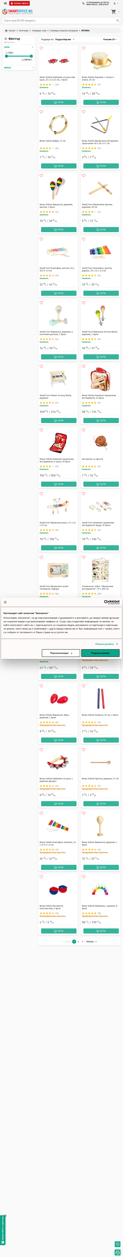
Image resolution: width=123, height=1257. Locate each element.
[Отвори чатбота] (118, 1252)
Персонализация (59, 653)
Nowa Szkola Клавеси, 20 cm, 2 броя (100, 715)
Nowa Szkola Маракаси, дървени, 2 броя (99, 843)
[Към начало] (17, 11)
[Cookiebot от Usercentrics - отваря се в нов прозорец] (106, 602)
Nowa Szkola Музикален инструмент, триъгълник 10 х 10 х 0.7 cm (100, 142)
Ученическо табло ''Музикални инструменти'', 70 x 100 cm (97, 587)
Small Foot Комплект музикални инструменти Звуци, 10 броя (98, 524)
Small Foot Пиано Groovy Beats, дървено (56, 396)
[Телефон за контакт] (118, 1244)
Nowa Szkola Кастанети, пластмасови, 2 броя (51, 907)
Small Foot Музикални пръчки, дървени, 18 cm (97, 205)
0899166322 (91, 4)
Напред (92, 941)
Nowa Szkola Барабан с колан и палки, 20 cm (98, 78)
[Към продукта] (58, 60)
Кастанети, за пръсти (92, 459)
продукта (11, 42)
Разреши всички (100, 653)
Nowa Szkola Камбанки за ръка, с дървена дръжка (56, 779)
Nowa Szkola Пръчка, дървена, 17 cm (100, 778)
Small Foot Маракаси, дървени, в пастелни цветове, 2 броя (56, 333)
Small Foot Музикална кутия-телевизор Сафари (54, 587)
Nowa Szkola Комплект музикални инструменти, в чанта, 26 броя (57, 460)
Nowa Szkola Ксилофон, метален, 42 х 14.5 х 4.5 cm (58, 843)
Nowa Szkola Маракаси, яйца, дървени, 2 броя (54, 716)
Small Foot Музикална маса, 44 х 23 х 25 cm (58, 524)
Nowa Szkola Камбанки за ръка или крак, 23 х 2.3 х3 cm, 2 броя (57, 78)
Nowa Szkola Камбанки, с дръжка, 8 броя (99, 907)
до (23, 60)
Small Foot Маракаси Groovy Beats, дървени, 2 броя (100, 333)
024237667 (104, 4)
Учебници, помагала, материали (64, 30)
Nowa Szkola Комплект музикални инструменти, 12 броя (99, 396)
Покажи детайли (104, 644)
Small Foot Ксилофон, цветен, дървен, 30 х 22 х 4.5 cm (97, 269)
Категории (23, 30)
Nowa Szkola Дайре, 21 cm (53, 141)
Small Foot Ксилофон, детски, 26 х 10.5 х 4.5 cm (57, 269)
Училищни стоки (39, 30)
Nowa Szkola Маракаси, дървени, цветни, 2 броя (56, 205)
